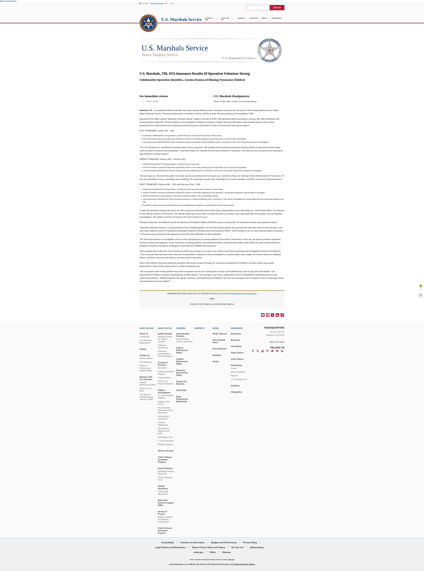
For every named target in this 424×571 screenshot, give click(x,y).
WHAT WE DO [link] (165, 328)
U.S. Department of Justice (242, 564)
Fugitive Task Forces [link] (164, 402)
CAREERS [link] (180, 328)
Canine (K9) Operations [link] (163, 492)
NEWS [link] (216, 328)
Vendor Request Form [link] (165, 478)
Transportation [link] (164, 377)
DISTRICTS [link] (199, 328)
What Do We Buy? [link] (145, 389)
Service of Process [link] (162, 512)
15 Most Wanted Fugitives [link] (165, 396)
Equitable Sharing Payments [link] (166, 472)
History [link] (143, 349)
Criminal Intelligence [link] (163, 423)
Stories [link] (216, 361)
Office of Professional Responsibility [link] (146, 368)
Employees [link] (236, 333)
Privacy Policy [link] (250, 542)
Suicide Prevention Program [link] (166, 372)
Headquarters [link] (146, 362)
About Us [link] (144, 333)
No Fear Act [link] (237, 547)
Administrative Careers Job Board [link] (184, 340)
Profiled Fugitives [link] (165, 444)
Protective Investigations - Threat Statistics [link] (165, 353)
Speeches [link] (217, 355)
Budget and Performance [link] (224, 542)
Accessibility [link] (167, 542)
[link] (148, 23)
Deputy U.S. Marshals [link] (181, 382)
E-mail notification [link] (166, 440)
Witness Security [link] (165, 450)
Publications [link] (236, 365)
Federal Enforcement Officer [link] (182, 350)
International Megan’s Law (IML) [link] (164, 431)
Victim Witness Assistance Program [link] (165, 459)
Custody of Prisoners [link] (163, 363)
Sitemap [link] (226, 552)
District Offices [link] (146, 358)
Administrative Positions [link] (182, 334)
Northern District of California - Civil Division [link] (165, 519)
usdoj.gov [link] (198, 552)
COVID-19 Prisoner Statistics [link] (166, 382)
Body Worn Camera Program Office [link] (166, 502)
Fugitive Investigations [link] (164, 391)
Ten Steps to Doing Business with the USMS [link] (146, 397)
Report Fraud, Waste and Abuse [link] (208, 547)
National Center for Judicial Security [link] (165, 339)
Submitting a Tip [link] (165, 437)
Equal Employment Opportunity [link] (182, 399)
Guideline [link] (235, 385)
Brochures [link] (235, 340)
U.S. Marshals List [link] (239, 379)
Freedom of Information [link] (192, 542)
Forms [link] (233, 368)
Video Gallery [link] (237, 359)
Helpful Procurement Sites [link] (148, 383)
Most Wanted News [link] (219, 341)
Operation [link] (162, 367)
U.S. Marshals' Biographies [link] (146, 341)
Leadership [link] (145, 336)
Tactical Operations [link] (163, 487)
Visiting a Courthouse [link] (163, 346)
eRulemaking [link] (256, 547)
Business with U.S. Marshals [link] (146, 378)
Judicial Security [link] (165, 333)
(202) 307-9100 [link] (277, 342)
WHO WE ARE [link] (146, 328)
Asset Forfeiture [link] (165, 468)
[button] (262, 315)
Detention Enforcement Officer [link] (182, 372)
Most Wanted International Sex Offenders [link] (165, 410)
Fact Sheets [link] (236, 346)
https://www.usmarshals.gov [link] (243, 293)
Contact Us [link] (145, 355)
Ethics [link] (213, 552)
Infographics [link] (236, 392)
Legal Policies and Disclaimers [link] (170, 547)
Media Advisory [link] (220, 333)
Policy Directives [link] (238, 371)
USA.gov (231, 560)
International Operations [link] (163, 417)
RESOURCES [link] (237, 328)
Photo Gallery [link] (237, 352)
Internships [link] (181, 390)
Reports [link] (234, 375)
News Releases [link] (220, 348)
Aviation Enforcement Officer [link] (182, 361)
